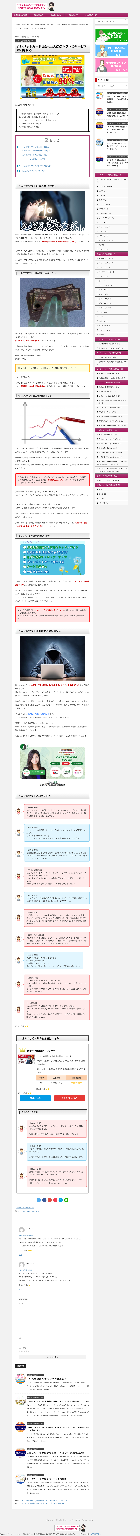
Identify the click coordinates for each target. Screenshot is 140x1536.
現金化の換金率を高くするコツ (110, 387)
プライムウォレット (106, 299)
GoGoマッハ (103, 200)
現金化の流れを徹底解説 (107, 357)
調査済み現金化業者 (20, 15)
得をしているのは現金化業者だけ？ (111, 416)
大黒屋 (101, 334)
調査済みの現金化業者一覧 (106, 254)
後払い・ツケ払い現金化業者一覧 (108, 485)
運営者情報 (59, 1520)
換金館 (101, 245)
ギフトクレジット (105, 303)
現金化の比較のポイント (107, 391)
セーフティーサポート (106, 272)
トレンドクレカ (104, 267)
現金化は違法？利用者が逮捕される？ (112, 378)
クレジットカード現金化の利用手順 (109, 353)
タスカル (102, 195)
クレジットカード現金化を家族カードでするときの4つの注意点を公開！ (112, 470)
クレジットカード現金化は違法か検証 (110, 369)
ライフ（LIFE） (104, 231)
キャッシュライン (105, 227)
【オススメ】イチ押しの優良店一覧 (109, 175)
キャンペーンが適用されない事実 (33, 159)
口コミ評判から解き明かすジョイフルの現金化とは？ (46, 1379)
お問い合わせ (49, 1520)
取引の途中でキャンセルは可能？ (110, 452)
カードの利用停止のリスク (108, 435)
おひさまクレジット (106, 240)
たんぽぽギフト (36, 1211)
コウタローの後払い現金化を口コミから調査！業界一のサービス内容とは (117, 163)
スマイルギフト (104, 290)
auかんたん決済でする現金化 (109, 480)
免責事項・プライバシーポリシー (84, 1520)
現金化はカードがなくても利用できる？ (113, 348)
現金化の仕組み (38, 15)
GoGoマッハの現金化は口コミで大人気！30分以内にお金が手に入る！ (117, 129)
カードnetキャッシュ (106, 285)
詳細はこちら (35, 1098)
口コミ (20, 1211)
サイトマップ (69, 1520)
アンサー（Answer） (106, 186)
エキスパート (103, 249)
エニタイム (103, 222)
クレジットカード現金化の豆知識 (108, 382)
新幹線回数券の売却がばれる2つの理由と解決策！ (111, 402)
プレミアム (103, 281)
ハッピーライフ (104, 326)
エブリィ (102, 191)
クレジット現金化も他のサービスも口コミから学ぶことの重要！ (45, 1501)
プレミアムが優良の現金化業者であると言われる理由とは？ (43, 1503)
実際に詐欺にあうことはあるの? (110, 443)
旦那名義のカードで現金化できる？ (111, 439)
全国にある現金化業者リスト (25, 1208)
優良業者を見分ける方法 (107, 412)
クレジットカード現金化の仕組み (108, 339)
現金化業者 (26, 1211)
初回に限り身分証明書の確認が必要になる (112, 363)
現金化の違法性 (56, 15)
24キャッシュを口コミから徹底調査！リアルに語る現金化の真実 (117, 99)
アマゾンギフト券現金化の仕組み (110, 407)
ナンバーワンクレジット (107, 218)
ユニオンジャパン (105, 204)
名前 (20, 1338)
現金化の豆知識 (73, 15)
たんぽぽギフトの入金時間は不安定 (34, 155)
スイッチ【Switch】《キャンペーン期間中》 (112, 180)
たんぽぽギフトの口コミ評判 (33, 171)
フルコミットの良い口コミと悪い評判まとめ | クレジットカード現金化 (117, 146)
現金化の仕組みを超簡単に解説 (110, 344)
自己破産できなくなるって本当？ (110, 457)
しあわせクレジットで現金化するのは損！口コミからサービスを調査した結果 (55, 1453)
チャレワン (103, 494)
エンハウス (103, 498)
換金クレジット (104, 321)
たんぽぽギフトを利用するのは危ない (37, 166)
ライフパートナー (105, 276)
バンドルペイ (103, 503)
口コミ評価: (23, 1348)
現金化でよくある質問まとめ (107, 430)
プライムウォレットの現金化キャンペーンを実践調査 (46, 1479)
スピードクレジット (106, 308)
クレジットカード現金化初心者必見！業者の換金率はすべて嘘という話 (112, 463)
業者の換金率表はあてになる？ (110, 448)
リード (101, 489)
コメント (22, 1303)
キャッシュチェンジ (106, 263)
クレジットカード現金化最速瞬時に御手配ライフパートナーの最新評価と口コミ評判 (58, 1401)
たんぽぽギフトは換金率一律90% (35, 147)
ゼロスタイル (103, 209)
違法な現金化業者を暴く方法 (109, 373)
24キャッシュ (103, 236)
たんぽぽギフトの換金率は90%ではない (36, 151)
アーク (101, 317)
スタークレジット (105, 213)
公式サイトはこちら (70, 1098)
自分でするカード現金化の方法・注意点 (113, 425)
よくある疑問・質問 (91, 15)
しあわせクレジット (106, 258)
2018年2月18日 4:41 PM (26, 1235)
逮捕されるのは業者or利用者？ (109, 396)
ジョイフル (103, 312)
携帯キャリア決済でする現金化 (107, 476)
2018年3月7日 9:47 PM (25, 1270)
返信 (20, 1255)
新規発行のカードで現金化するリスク (112, 421)
